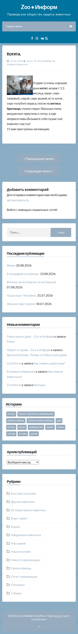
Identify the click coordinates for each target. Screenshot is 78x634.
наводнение (36, 427)
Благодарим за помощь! (23, 274)
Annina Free (60, 615)
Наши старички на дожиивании (36, 413)
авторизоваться (18, 200)
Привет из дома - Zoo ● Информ (28, 350)
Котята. (14, 53)
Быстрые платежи (23, 493)
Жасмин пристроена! (21, 304)
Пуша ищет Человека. (22, 295)
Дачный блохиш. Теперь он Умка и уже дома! (37, 355)
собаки (11, 433)
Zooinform (14, 363)
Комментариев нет (17, 64)
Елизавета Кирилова (21, 371)
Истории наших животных (28, 510)
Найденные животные (26, 535)
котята (11, 427)
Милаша (39, 385)
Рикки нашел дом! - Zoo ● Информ (30, 336)
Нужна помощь (15, 420)
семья (60, 427)
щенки (34, 433)
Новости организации (25, 560)
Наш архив (18, 543)
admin (29, 60)
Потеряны (18, 585)
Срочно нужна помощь (40, 420)
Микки (11, 265)
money (11, 413)
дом (59, 420)
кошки (22, 427)
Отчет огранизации (24, 576)
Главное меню (14, 26)
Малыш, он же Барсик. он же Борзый (31, 282)
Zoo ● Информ (39, 6)
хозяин (23, 433)
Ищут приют (19, 518)
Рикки (11, 341)
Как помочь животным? (49, 363)
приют (50, 427)
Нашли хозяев (21, 551)
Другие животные (23, 501)
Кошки (15, 526)
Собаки (16, 593)
